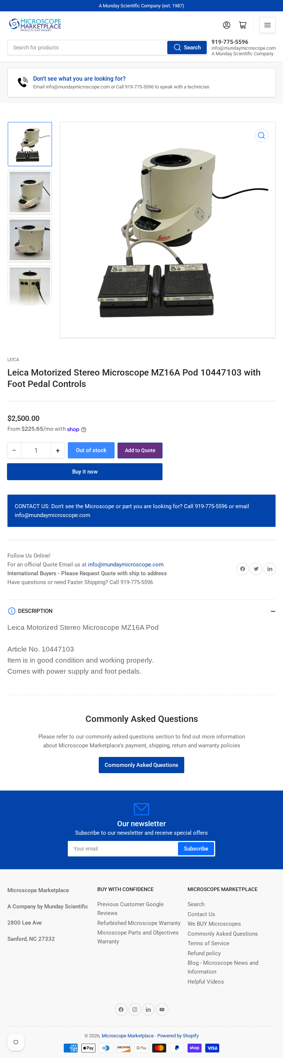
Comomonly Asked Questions (141, 765)
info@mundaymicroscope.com (126, 564)
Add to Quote (140, 450)
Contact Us (201, 914)
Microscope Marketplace (128, 1035)
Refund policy (204, 953)
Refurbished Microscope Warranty (139, 923)
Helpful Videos (206, 981)
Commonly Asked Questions (223, 933)
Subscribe (196, 848)
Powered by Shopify (178, 1035)
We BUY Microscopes (214, 924)
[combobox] (107, 47)
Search (192, 47)
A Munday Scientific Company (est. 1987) (141, 5)
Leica (13, 359)
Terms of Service (208, 943)
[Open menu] (267, 25)
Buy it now (85, 471)
